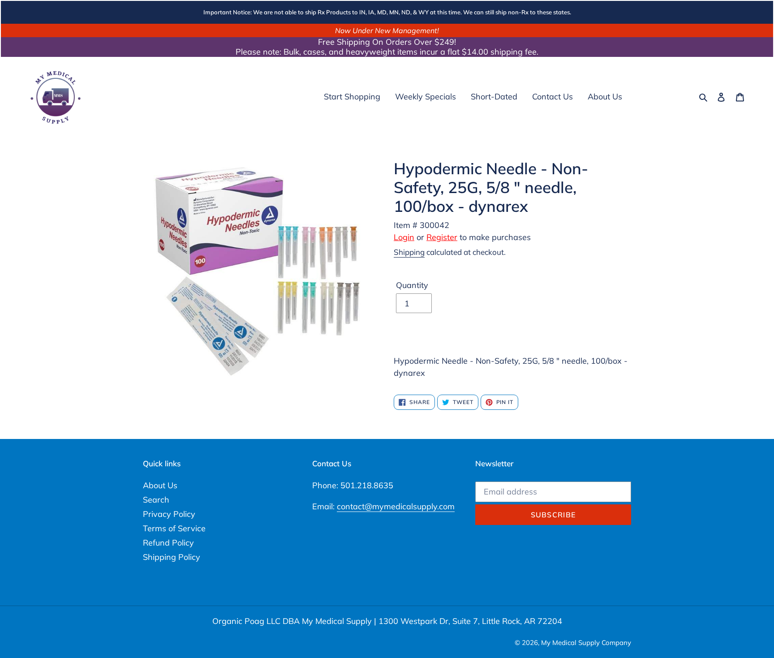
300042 (434, 225)
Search (156, 500)
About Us (160, 485)
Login (404, 237)
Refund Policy (168, 543)
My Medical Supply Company (586, 642)
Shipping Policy (171, 557)
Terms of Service (174, 528)
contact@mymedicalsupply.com (396, 506)
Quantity (412, 285)
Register (441, 237)
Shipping (409, 252)
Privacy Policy (169, 514)
